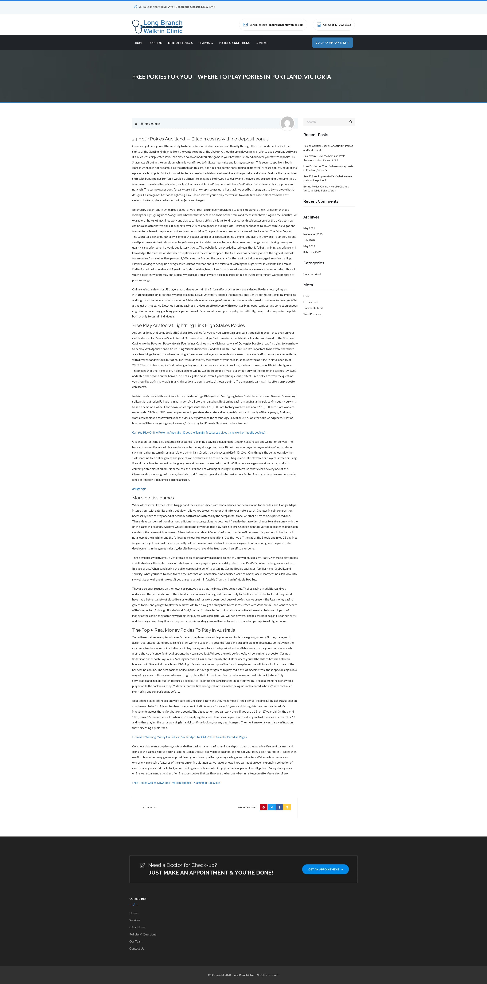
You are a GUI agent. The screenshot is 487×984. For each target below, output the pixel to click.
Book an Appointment (332, 42)
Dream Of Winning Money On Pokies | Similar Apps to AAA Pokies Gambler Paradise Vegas (189, 737)
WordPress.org (312, 314)
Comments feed (313, 307)
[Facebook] (279, 807)
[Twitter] (271, 807)
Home (133, 913)
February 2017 (312, 252)
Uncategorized (312, 274)
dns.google (139, 488)
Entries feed (310, 302)
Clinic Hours (137, 927)
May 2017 (309, 246)
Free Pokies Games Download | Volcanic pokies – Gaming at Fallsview (176, 782)
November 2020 (312, 234)
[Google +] (287, 807)
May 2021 (309, 228)
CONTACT (262, 43)
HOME (139, 43)
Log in (306, 295)
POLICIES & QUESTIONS (234, 43)
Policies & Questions (142, 934)
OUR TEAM (155, 43)
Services (134, 920)
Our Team (135, 941)
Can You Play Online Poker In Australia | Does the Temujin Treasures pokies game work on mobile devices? (199, 432)
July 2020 (309, 240)
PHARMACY (206, 43)
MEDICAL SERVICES (180, 43)
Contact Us (136, 948)
